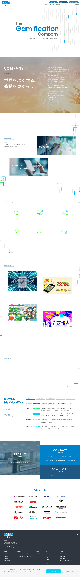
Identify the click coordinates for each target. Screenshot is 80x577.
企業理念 (6, 553)
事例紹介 (58, 4)
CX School (20, 554)
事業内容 (52, 4)
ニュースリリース (40, 398)
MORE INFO (7, 73)
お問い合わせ (53, 2)
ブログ (67, 398)
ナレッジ (70, 4)
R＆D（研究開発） (7, 560)
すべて (27, 398)
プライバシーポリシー (24, 571)
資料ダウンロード (63, 2)
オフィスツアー (63, 556)
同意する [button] (53, 571)
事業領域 (6, 558)
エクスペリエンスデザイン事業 (23, 553)
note (47, 563)
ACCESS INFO (8, 546)
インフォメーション (50, 398)
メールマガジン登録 (74, 2)
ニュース (64, 4)
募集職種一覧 (62, 558)
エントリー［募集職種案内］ (65, 560)
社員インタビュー (63, 553)
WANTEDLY (62, 562)
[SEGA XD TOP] (6, 5)
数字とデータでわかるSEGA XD (65, 554)
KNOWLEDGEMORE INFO (7, 415)
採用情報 (77, 4)
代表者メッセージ (7, 554)
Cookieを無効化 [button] (70, 571)
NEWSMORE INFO (7, 409)
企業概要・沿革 (7, 556)
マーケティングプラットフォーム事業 (24, 556)
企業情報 (46, 4)
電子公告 (6, 562)
